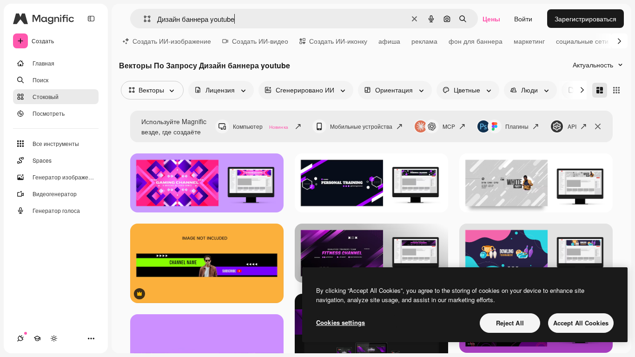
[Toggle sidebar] (91, 18)
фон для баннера (476, 41)
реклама (424, 41)
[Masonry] (599, 90)
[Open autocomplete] (143, 18)
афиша (389, 41)
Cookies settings (340, 322)
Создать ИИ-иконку (338, 41)
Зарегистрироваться (585, 18)
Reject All (510, 322)
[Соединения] (20, 338)
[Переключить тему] (53, 338)
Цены (491, 18)
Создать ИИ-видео (260, 41)
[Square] (616, 90)
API (572, 126)
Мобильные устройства (361, 126)
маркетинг (529, 41)
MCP (449, 126)
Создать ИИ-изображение (171, 41)
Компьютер (260, 126)
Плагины (517, 126)
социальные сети (582, 41)
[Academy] (37, 338)
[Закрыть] (598, 126)
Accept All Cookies (581, 322)
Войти (523, 18)
